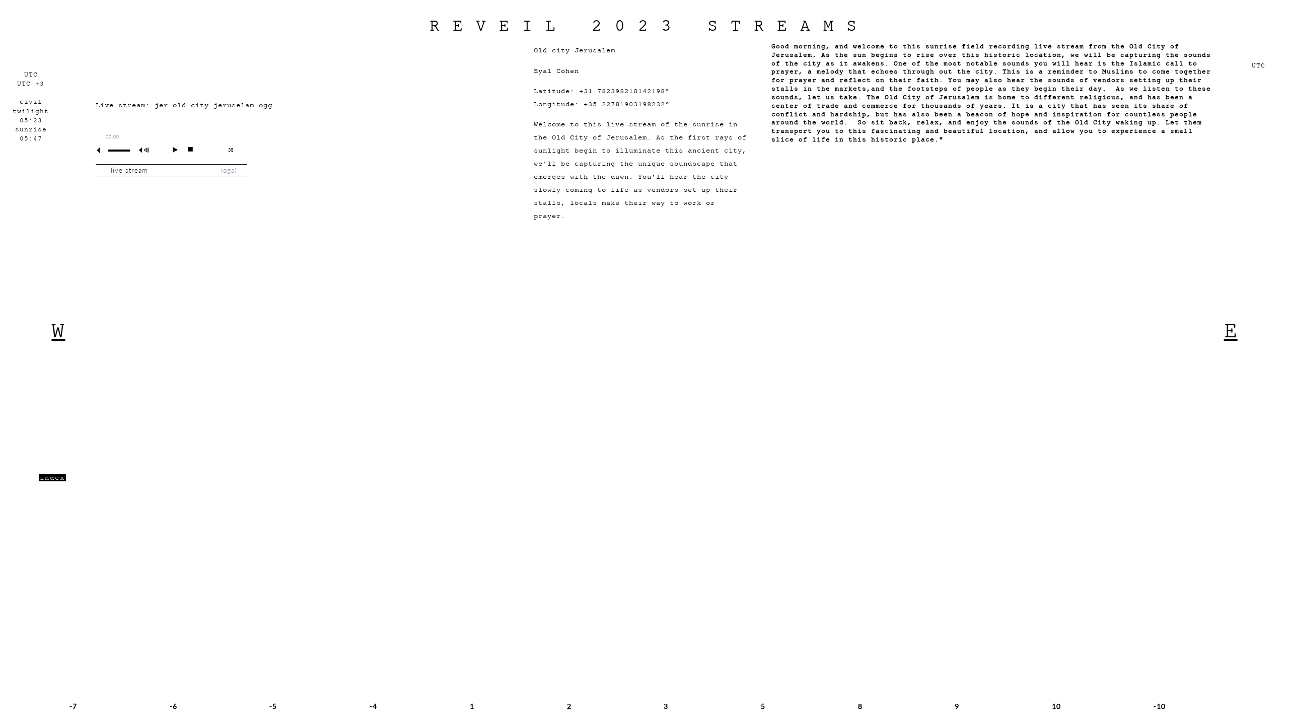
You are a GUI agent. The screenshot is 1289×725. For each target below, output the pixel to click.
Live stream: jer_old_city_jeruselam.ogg (184, 105)
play (171, 149)
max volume (145, 150)
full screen (230, 150)
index (52, 477)
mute (102, 150)
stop (186, 149)
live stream (129, 170)
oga (229, 170)
